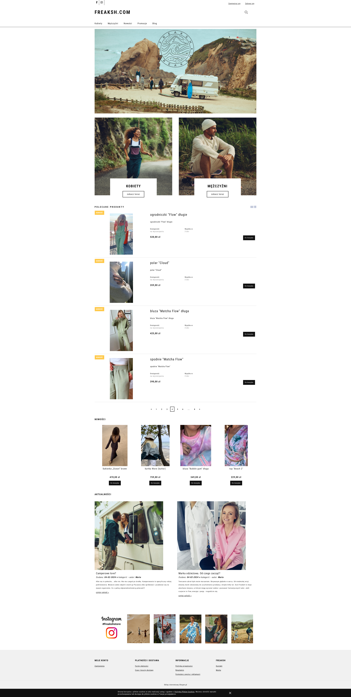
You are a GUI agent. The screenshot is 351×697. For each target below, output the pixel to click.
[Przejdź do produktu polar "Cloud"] (121, 282)
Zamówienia (99, 666)
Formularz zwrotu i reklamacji (188, 674)
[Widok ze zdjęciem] (251, 206)
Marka (218, 670)
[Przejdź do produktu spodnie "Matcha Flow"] (121, 378)
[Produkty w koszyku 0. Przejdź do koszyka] (253, 13)
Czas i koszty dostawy (144, 670)
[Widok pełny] (255, 206)
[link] (175, 71)
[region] (175, 71)
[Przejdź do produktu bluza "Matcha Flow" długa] (121, 330)
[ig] (102, 3)
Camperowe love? (106, 573)
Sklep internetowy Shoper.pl (175, 685)
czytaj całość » (102, 592)
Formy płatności (141, 666)
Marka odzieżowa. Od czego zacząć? (199, 573)
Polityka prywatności (184, 666)
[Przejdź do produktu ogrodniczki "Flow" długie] (121, 234)
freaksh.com (113, 12)
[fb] (97, 3)
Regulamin (180, 670)
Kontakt (219, 666)
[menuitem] (101, 23)
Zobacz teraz (133, 194)
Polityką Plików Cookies (185, 692)
